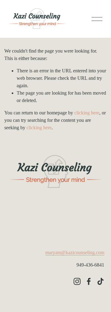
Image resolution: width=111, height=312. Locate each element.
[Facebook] (88, 281)
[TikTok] (100, 281)
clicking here (86, 112)
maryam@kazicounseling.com (74, 252)
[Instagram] (77, 281)
